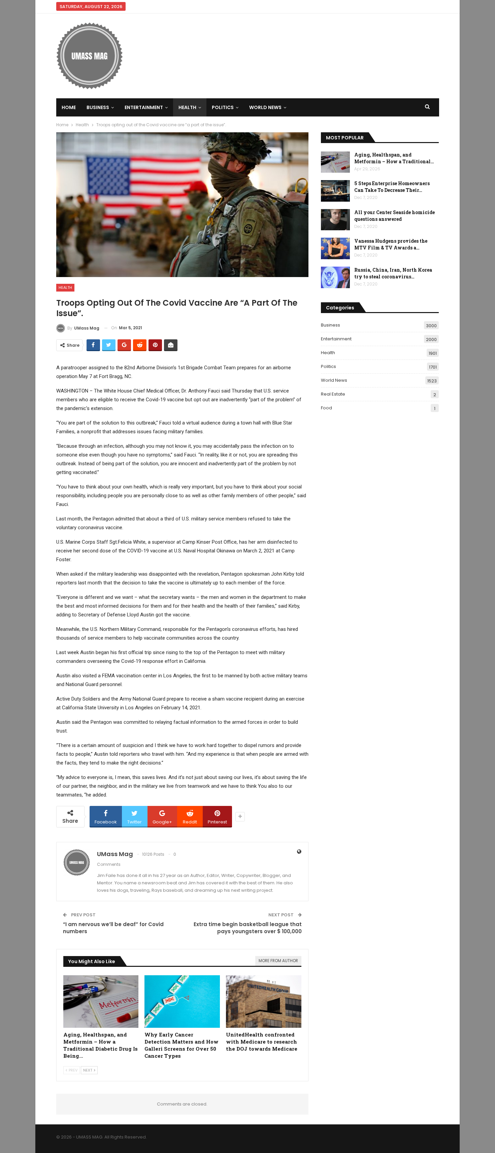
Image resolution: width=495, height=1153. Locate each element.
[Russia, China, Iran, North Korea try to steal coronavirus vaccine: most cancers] (335, 277)
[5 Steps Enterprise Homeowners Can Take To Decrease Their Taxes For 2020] (335, 191)
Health (187, 107)
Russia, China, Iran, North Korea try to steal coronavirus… (393, 273)
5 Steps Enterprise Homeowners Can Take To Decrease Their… (392, 186)
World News (265, 107)
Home (69, 107)
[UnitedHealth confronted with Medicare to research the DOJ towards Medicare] (263, 1001)
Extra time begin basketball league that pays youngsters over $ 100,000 (248, 928)
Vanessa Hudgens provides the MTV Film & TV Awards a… (390, 244)
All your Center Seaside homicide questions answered (394, 215)
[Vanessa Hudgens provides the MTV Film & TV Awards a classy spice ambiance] (335, 248)
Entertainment (144, 107)
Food (326, 408)
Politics (223, 107)
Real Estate (333, 394)
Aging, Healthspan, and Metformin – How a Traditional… (394, 158)
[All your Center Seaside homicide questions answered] (335, 220)
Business (98, 107)
